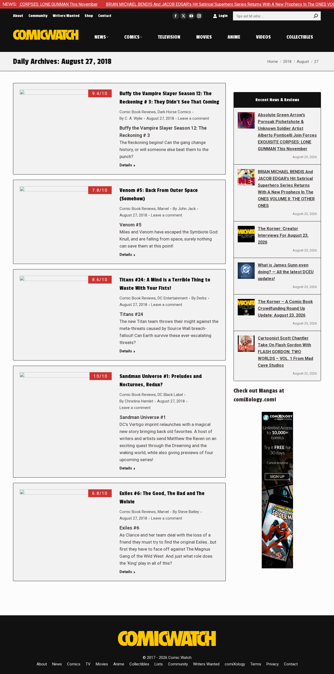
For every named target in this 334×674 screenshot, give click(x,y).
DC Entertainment (173, 298)
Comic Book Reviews (138, 112)
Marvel (163, 208)
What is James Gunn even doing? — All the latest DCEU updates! (286, 272)
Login (223, 16)
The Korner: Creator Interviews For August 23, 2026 (283, 235)
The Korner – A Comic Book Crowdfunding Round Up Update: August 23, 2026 (285, 308)
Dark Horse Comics (174, 112)
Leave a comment (193, 118)
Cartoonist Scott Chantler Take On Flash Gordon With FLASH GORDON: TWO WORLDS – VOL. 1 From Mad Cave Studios (285, 352)
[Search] (316, 16)
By (131, 118)
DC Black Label (170, 394)
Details (126, 165)
